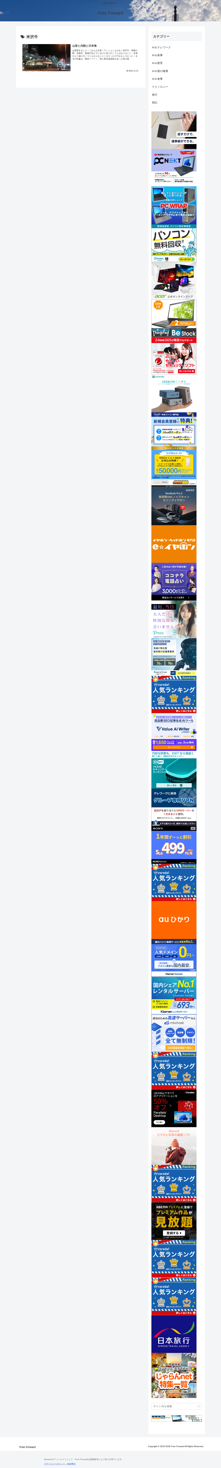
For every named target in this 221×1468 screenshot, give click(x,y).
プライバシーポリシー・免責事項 (59, 1464)
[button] (198, 1406)
